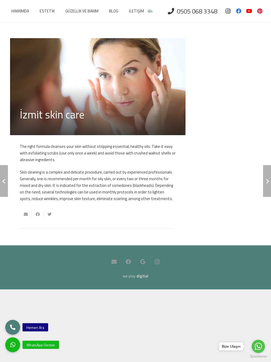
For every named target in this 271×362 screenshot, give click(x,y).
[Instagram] (228, 11)
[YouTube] (249, 11)
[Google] (142, 261)
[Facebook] (238, 11)
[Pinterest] (260, 11)
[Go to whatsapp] (258, 346)
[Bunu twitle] (50, 214)
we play (135, 276)
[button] (12, 344)
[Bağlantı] (150, 11)
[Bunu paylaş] (38, 214)
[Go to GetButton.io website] (258, 356)
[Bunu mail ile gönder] (26, 214)
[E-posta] (114, 261)
